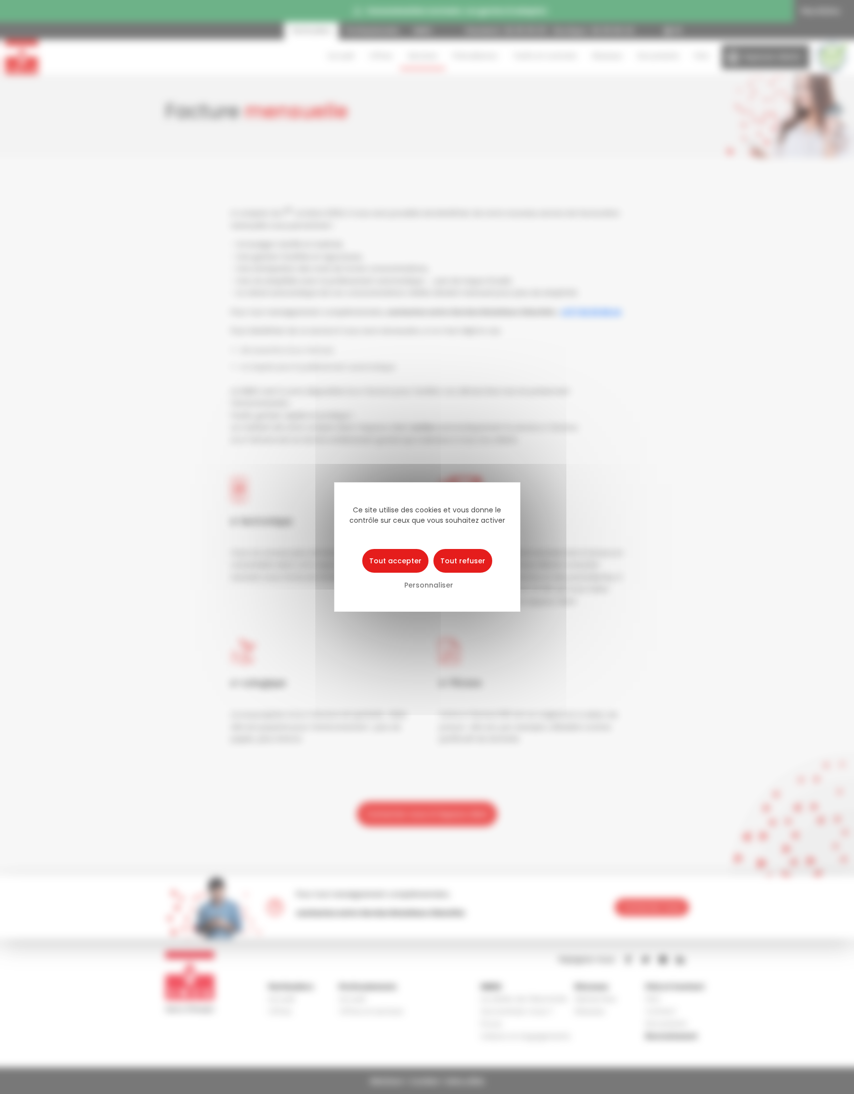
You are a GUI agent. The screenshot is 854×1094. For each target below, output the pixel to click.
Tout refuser (462, 561)
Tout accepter (395, 561)
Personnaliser (428, 585)
